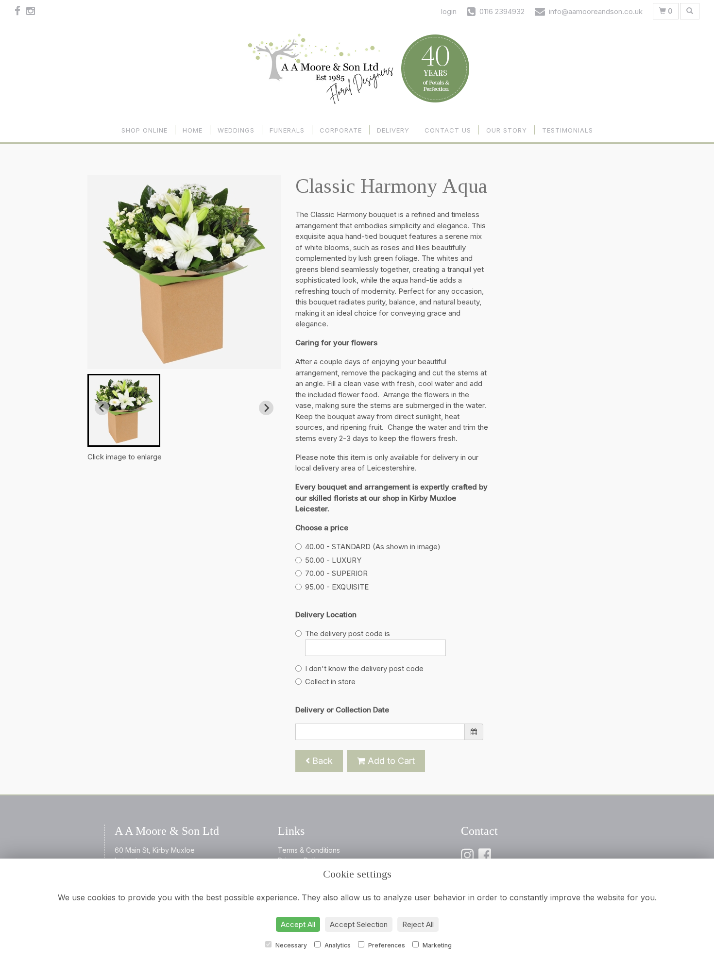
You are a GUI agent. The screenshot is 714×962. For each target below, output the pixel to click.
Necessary (290, 945)
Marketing (436, 945)
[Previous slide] (102, 408)
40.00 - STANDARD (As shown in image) (373, 546)
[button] (123, 410)
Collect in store (330, 681)
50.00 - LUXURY (333, 560)
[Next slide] (266, 408)
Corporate (341, 130)
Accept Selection (359, 924)
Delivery (393, 130)
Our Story (506, 130)
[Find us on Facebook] (20, 11)
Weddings (236, 130)
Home (193, 130)
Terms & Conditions (309, 850)
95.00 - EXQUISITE (337, 586)
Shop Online (144, 130)
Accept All (298, 924)
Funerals (287, 130)
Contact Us (448, 130)
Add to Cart (390, 761)
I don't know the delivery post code (364, 668)
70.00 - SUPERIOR (336, 573)
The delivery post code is (347, 633)
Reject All (418, 924)
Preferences (386, 945)
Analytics (337, 945)
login (449, 11)
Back (321, 761)
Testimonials (567, 130)
